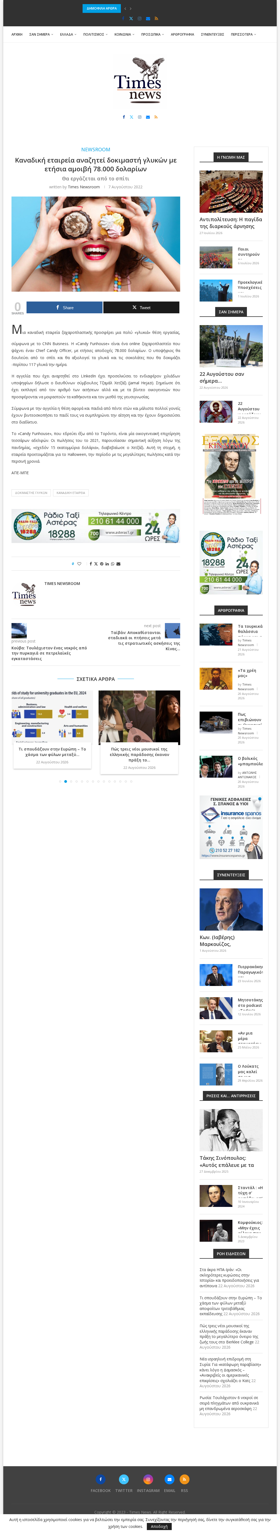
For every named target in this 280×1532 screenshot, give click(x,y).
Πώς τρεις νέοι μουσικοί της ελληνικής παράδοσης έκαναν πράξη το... (139, 754)
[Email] (148, 18)
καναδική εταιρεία (71, 493)
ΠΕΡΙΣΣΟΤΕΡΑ (242, 34)
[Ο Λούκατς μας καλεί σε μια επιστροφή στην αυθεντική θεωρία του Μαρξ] (216, 1074)
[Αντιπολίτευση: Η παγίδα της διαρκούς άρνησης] (231, 191)
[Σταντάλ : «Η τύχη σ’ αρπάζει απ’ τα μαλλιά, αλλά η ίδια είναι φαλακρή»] (216, 1196)
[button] (125, 8)
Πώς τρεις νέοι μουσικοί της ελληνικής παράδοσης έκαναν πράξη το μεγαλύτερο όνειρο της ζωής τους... (167, 8)
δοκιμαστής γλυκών (31, 493)
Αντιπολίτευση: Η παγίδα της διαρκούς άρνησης (231, 222)
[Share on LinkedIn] (107, 563)
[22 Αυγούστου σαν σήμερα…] (231, 346)
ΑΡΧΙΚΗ (16, 34)
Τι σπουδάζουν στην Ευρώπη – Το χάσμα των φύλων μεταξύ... (52, 751)
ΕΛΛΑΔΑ (66, 34)
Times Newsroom (84, 186)
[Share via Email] (118, 563)
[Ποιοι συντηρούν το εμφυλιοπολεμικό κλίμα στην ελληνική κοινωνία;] (216, 257)
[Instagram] (139, 18)
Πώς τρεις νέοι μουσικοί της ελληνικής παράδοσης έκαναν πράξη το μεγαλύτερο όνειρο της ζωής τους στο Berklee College (229, 1334)
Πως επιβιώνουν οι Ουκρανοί (250, 719)
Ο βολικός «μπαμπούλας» (250, 761)
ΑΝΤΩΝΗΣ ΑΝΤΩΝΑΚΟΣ (247, 775)
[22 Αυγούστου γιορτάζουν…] (216, 412)
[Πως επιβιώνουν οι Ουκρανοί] (216, 723)
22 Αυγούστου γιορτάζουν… (250, 409)
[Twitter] (131, 18)
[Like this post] (83, 563)
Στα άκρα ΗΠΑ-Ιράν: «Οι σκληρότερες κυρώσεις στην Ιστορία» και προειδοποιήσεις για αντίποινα (229, 1277)
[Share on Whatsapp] (112, 563)
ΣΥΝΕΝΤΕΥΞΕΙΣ (212, 34)
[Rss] (156, 18)
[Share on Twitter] (96, 563)
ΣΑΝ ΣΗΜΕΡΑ (39, 34)
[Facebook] (123, 18)
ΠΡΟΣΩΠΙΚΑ (151, 34)
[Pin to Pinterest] (101, 563)
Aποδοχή (159, 1526)
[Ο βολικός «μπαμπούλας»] (216, 767)
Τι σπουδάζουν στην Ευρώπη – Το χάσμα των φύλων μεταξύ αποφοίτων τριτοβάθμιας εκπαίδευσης (231, 1306)
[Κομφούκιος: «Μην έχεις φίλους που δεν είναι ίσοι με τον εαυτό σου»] (216, 1231)
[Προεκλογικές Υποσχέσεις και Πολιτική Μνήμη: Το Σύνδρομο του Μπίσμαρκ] (216, 291)
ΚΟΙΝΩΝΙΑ (123, 34)
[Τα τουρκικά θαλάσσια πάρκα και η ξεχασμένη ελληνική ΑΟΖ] (216, 635)
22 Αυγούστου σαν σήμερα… (222, 377)
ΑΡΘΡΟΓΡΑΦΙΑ (182, 34)
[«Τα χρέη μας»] (216, 679)
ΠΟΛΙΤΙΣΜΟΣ (93, 34)
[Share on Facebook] (91, 563)
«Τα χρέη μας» (247, 673)
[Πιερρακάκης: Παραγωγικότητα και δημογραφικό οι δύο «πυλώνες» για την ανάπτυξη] (216, 975)
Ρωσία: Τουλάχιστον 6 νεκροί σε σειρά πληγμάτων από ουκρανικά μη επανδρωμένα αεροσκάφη (229, 1403)
